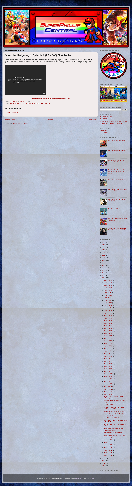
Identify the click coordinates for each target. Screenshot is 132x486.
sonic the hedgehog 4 (32, 103)
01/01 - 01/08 (108, 455)
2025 (104, 245)
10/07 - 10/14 (108, 310)
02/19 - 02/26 (108, 394)
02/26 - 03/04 (108, 391)
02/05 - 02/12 (108, 442)
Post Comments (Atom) (20, 123)
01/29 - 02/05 (108, 445)
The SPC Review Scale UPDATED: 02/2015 (113, 121)
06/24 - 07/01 (108, 348)
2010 (104, 461)
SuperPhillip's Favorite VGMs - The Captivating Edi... (114, 435)
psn (24, 103)
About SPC (103, 133)
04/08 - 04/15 (108, 376)
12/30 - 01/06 (108, 280)
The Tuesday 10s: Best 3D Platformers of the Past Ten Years (116, 171)
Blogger (92, 478)
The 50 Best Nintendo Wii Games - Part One (116, 160)
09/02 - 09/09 (108, 323)
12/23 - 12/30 (108, 282)
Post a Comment (12, 112)
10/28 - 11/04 (108, 303)
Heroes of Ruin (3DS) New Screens (114, 400)
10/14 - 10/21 (108, 308)
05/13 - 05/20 (108, 363)
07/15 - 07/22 (108, 341)
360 (11, 103)
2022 (104, 252)
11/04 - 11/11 (108, 300)
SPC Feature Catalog (106, 116)
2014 (104, 273)
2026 (104, 242)
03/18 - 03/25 (108, 384)
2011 (104, 458)
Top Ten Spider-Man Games (117, 140)
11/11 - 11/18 (108, 298)
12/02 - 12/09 (108, 290)
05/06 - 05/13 (108, 366)
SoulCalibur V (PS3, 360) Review (113, 411)
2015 (104, 270)
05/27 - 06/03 (108, 358)
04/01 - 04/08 (108, 379)
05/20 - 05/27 (108, 361)
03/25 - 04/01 (108, 381)
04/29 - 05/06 (108, 369)
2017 (104, 265)
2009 (104, 463)
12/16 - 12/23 (108, 285)
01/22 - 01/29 (108, 447)
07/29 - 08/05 (108, 336)
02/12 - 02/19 (108, 440)
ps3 (21, 103)
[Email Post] (28, 101)
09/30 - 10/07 (108, 313)
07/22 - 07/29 (108, 338)
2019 (104, 260)
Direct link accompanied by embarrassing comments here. (50, 98)
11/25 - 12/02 (108, 292)
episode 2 (16, 103)
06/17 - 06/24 (108, 351)
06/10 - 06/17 (108, 353)
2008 (104, 466)
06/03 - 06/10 (108, 356)
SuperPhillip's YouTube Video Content (111, 123)
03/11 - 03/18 (108, 386)
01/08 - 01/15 (108, 452)
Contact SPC (104, 130)
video (45, 103)
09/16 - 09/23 (108, 318)
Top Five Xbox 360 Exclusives (112, 432)
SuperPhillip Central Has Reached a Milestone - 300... (114, 429)
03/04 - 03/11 (108, 389)
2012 (104, 278)
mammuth (78, 478)
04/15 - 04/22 (108, 374)
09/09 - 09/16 (108, 320)
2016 (104, 267)
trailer (41, 103)
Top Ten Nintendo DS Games (117, 179)
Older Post (91, 120)
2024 (104, 247)
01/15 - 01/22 (108, 450)
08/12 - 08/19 (108, 331)
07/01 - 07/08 (108, 346)
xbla (49, 103)
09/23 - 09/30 (108, 315)
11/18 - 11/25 (108, 295)
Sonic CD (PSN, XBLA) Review (112, 418)
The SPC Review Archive (107, 119)
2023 (104, 250)
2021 (104, 255)
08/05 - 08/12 (108, 333)
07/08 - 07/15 (108, 343)
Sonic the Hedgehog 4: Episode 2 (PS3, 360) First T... (113, 407)
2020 (104, 257)
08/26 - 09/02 (108, 325)
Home (50, 120)
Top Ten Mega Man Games (116, 150)
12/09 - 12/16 (108, 287)
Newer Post (10, 120)
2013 (104, 275)
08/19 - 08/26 (108, 328)
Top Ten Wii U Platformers (116, 209)
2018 (104, 262)
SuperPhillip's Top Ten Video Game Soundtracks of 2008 (117, 229)
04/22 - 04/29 (108, 371)
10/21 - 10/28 (108, 305)
